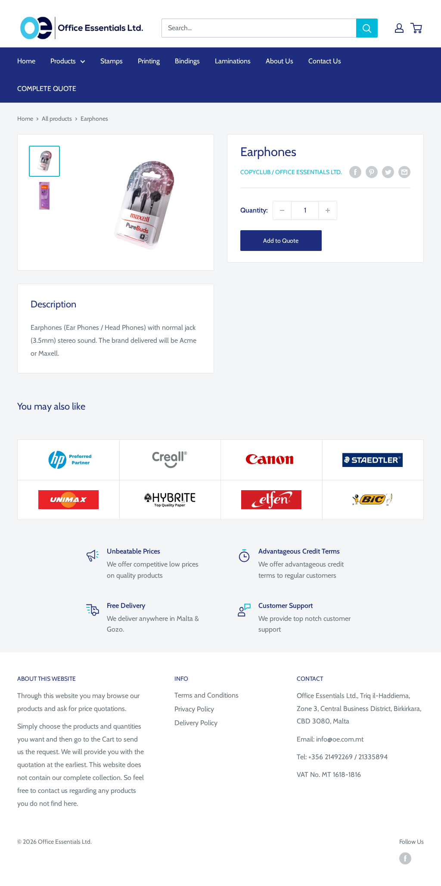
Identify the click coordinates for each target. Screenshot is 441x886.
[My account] (399, 28)
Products (63, 61)
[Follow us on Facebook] (405, 858)
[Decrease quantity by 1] (282, 210)
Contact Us (324, 61)
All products (57, 118)
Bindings (187, 61)
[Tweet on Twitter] (388, 171)
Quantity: (253, 210)
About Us (279, 61)
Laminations (233, 61)
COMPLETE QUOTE (46, 89)
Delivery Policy (195, 723)
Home (26, 61)
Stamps (111, 61)
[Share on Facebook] (355, 171)
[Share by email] (404, 171)
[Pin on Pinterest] (372, 171)
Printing (149, 61)
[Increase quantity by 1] (328, 210)
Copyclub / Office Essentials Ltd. (291, 172)
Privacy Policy (194, 709)
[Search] (367, 28)
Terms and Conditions (206, 695)
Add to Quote (280, 240)
